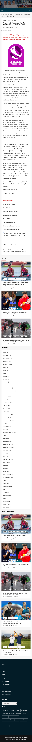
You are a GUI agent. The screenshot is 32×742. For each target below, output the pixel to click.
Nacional (14, 20)
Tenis (16, 308)
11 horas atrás (16, 625)
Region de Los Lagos (22, 726)
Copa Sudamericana (8, 391)
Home (3, 664)
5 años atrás (17, 27)
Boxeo (4, 373)
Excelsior (5, 722)
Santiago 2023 (6, 477)
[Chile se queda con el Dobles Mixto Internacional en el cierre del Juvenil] (16, 639)
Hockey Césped (6, 414)
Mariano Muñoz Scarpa (8, 27)
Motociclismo (6, 438)
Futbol (9, 20)
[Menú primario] (4, 10)
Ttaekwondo (6, 495)
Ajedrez (5, 352)
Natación (5, 453)
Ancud (12, 710)
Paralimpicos (6, 462)
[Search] (30, 10)
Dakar (4, 394)
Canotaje (5, 376)
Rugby (4, 471)
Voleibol (5, 504)
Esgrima (5, 400)
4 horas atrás (16, 288)
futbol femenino (14, 722)
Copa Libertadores (7, 388)
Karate (4, 429)
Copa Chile (5, 382)
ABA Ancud (5, 710)
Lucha (4, 435)
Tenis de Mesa (6, 486)
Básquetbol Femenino (8, 713)
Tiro (4, 489)
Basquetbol (5, 364)
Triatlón (5, 492)
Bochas (4, 370)
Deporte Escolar (13, 716)
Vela (4, 498)
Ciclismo (5, 336)
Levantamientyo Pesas (8, 432)
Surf (4, 480)
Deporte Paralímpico (8, 719)
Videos (4, 501)
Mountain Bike (6, 441)
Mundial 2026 (6, 444)
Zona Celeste (6, 507)
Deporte (5, 20)
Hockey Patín (6, 417)
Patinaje (5, 465)
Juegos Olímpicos (7, 426)
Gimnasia (5, 408)
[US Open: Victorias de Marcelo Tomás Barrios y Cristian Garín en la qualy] (16, 300)
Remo (24, 278)
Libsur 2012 (23, 722)
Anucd (17, 710)
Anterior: (14, 244)
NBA (4, 456)
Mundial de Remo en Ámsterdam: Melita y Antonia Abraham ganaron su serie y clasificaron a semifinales (15, 284)
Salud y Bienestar (7, 474)
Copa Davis (5, 385)
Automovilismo (6, 358)
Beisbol (4, 367)
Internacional (10, 278)
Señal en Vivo (5, 688)
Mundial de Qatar (7, 447)
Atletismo (5, 355)
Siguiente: (15, 249)
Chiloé (24, 713)
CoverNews (15, 739)
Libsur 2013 (5, 726)
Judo (4, 423)
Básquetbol (24, 710)
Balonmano (5, 361)
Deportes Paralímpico (21, 719)
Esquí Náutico (6, 403)
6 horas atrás (16, 343)
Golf (4, 411)
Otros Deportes (18, 278)
